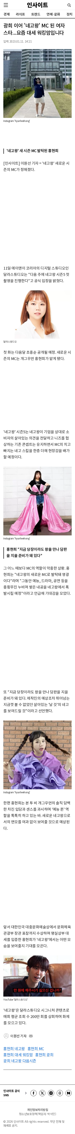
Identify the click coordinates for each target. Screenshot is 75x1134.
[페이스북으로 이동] (33, 1093)
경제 (7, 14)
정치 (69, 14)
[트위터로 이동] (42, 1093)
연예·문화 (53, 14)
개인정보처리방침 (37, 1110)
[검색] (69, 5)
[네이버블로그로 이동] (68, 1093)
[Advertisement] (37, 219)
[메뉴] (6, 5)
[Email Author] (31, 1036)
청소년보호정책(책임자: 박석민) (37, 1114)
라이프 (20, 14)
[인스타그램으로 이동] (51, 1093)
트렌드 (35, 14)
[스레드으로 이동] (60, 1093)
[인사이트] (37, 5)
